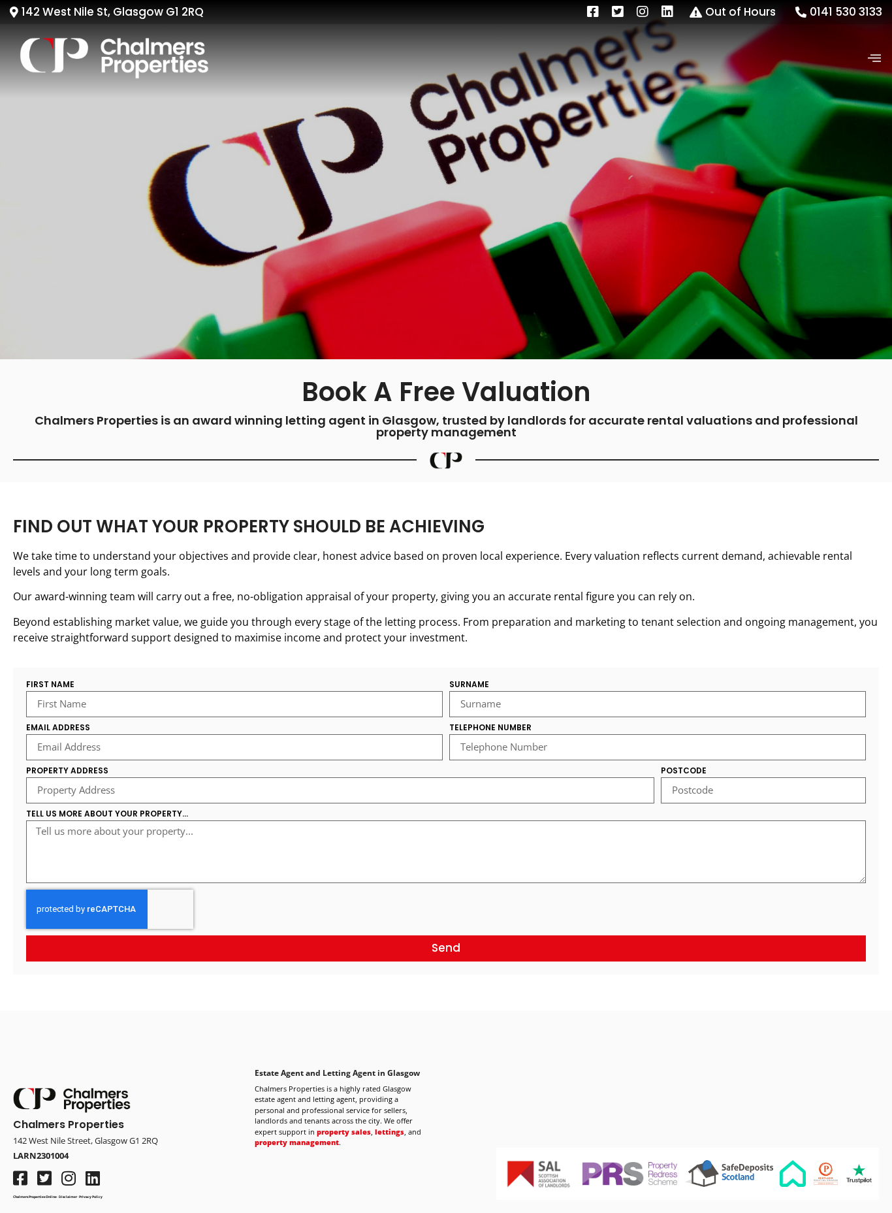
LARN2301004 (41, 1155)
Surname (469, 685)
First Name (50, 685)
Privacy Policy (91, 1197)
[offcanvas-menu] (874, 58)
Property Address (67, 771)
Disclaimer (68, 1197)
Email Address (58, 728)
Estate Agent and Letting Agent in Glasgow (337, 1072)
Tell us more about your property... (107, 814)
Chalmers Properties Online (35, 1197)
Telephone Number (490, 728)
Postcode (684, 771)
